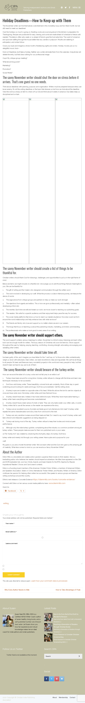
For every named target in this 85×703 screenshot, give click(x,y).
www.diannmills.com (57, 483)
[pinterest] (62, 8)
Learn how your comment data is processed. (49, 581)
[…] (60, 622)
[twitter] (66, 8)
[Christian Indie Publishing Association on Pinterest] (56, 678)
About (55, 697)
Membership (63, 697)
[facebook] (69, 8)
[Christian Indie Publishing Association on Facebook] (46, 678)
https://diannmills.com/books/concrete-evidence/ (54, 479)
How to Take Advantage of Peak (68, 590)
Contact (72, 697)
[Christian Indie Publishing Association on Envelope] (62, 678)
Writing (6, 503)
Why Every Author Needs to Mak (17, 590)
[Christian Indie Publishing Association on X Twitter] (51, 678)
